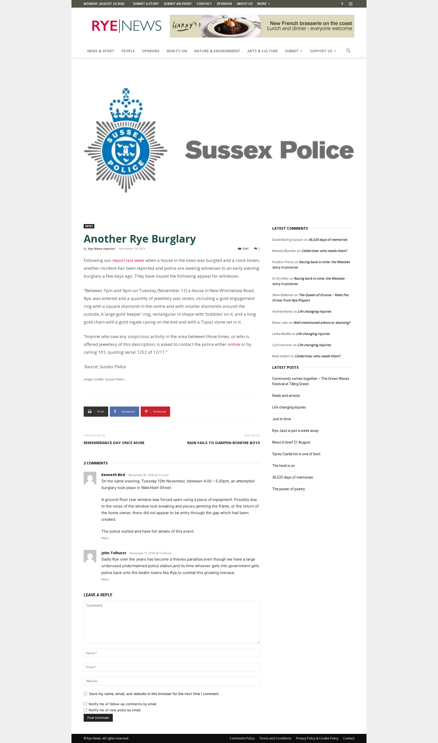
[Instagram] (350, 4)
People (128, 50)
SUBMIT (292, 50)
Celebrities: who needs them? (324, 250)
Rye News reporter (101, 248)
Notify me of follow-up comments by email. (123, 704)
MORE (261, 4)
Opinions (150, 50)
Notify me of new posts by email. (115, 710)
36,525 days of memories (327, 239)
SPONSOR (224, 4)
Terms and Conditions (275, 738)
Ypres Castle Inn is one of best (296, 454)
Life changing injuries (314, 311)
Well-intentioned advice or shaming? (321, 322)
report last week (128, 260)
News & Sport (100, 50)
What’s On (177, 50)
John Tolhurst (113, 552)
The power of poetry (288, 489)
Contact (204, 4)
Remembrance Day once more (114, 442)
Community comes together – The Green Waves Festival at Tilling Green (310, 381)
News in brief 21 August (291, 442)
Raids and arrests (286, 396)
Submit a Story (146, 4)
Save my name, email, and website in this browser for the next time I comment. (154, 693)
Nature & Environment (217, 50)
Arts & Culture (262, 50)
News (89, 226)
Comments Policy (242, 738)
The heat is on (283, 466)
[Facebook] (342, 4)
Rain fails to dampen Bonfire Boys (223, 442)
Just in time (281, 419)
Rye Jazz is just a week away (295, 431)
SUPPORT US (321, 50)
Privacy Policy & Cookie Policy (317, 738)
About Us (244, 4)
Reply (105, 538)
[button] (348, 51)
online (234, 344)
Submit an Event (178, 4)
